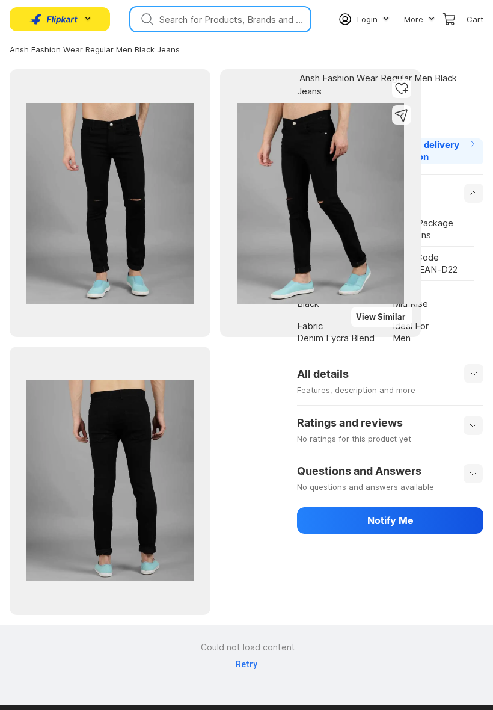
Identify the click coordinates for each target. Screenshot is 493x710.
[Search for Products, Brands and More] (146, 19)
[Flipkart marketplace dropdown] (54, 19)
